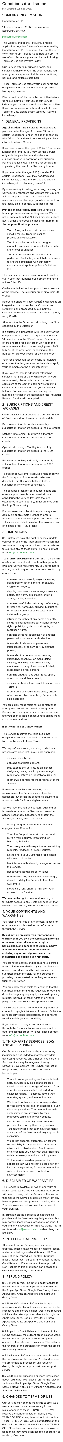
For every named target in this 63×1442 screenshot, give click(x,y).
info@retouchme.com (14, 36)
